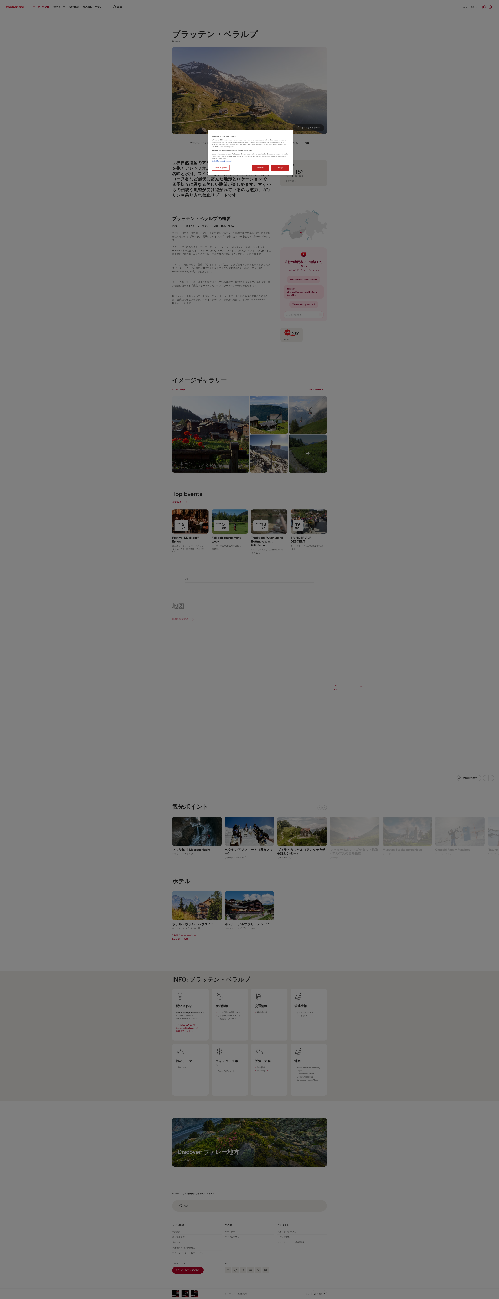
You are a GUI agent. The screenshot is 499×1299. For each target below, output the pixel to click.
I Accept (280, 168)
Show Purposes (221, 168)
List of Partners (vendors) (221, 161)
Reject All (260, 168)
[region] (250, 152)
